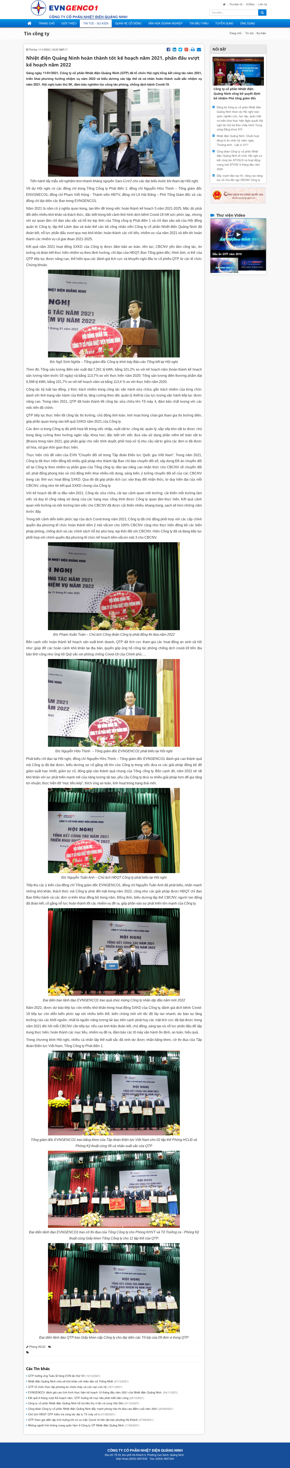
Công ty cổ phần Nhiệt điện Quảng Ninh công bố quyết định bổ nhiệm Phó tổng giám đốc (237, 93)
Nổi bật (219, 49)
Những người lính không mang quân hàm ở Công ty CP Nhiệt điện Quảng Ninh (83, 1425)
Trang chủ (235, 33)
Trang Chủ (46, 23)
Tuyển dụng (224, 23)
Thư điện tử (236, 4)
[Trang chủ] (224, 4)
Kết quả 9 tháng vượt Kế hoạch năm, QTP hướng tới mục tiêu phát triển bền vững (85, 1398)
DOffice (250, 4)
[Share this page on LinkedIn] (174, 49)
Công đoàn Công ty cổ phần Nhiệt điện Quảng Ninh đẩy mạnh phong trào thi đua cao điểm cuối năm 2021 (100, 1409)
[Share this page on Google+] (186, 49)
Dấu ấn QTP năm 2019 (227, 254)
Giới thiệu (68, 23)
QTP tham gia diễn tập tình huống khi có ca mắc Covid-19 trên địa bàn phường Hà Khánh (90, 1420)
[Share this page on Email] (199, 49)
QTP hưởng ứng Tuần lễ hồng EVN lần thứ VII (63, 1376)
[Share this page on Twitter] (180, 49)
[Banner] (238, 195)
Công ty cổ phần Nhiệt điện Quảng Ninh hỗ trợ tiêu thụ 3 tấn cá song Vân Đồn (83, 1403)
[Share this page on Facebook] (169, 49)
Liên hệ (262, 4)
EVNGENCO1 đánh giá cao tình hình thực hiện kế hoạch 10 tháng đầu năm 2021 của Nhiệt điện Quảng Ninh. (102, 1392)
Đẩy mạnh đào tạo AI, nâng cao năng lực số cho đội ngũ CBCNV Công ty (240, 178)
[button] (238, 234)
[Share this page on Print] (193, 49)
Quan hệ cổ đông (128, 23)
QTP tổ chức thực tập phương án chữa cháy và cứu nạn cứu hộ (74, 1387)
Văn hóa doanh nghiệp (165, 23)
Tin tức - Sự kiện (95, 23)
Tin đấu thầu (198, 23)
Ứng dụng (247, 23)
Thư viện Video (230, 215)
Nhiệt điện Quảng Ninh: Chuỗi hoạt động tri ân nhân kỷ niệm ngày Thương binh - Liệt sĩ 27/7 (238, 140)
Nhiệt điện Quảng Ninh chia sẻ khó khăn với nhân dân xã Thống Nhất (78, 1381)
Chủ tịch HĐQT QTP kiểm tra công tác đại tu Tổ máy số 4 (71, 1414)
